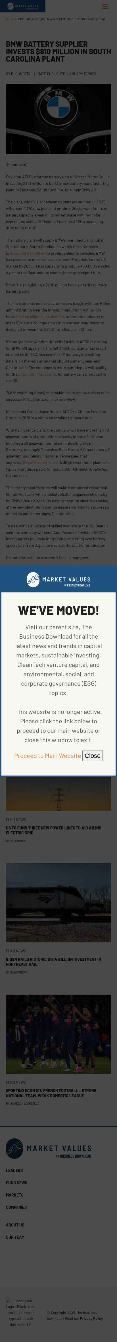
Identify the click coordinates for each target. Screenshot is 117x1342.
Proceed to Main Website (47, 755)
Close (93, 755)
